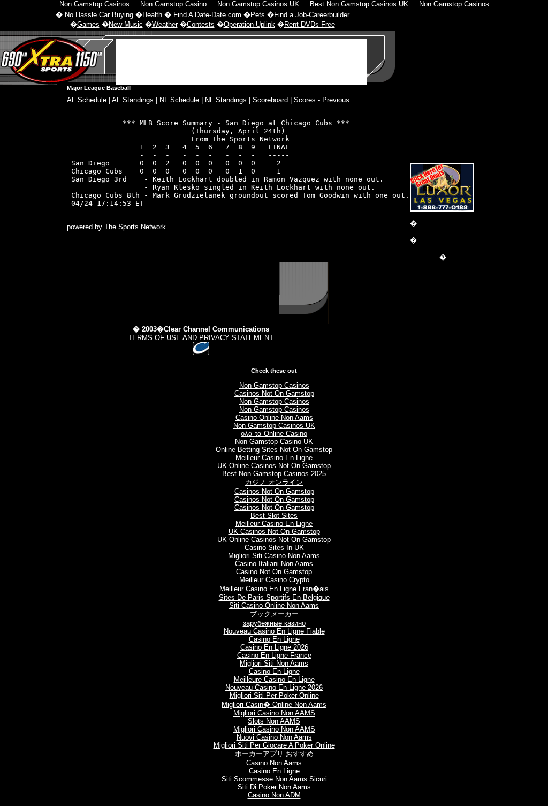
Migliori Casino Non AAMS (274, 713)
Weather (165, 24)
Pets (257, 15)
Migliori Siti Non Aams (274, 663)
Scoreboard (270, 100)
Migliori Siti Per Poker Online (274, 695)
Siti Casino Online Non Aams (274, 605)
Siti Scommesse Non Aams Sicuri (274, 779)
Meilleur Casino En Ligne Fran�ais (274, 589)
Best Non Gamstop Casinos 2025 (274, 474)
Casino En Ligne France (274, 655)
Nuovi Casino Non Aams (274, 737)
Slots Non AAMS (274, 721)
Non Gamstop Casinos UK (274, 425)
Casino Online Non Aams (274, 417)
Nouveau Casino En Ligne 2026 (274, 687)
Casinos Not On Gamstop (274, 393)
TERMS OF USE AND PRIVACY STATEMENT (200, 338)
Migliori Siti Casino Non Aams (274, 556)
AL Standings (133, 100)
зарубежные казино (274, 623)
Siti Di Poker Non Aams (274, 787)
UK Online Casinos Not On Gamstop (274, 466)
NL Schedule (179, 100)
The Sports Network (135, 227)
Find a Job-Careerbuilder (311, 15)
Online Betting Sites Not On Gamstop (274, 450)
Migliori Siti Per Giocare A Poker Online (274, 745)
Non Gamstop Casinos (274, 385)
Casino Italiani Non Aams (274, 564)
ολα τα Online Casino (274, 434)
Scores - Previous (321, 100)
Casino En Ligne (274, 639)
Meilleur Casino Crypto (274, 580)
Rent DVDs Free (309, 24)
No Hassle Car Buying (99, 15)
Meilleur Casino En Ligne (274, 458)
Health (152, 15)
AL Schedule (86, 100)
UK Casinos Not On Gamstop (274, 532)
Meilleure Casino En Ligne (274, 679)
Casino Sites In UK (274, 548)
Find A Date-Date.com (207, 15)
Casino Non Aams (274, 763)
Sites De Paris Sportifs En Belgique (274, 597)
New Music (126, 24)
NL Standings (226, 100)
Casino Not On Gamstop (274, 572)
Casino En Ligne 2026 (274, 647)
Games (88, 24)
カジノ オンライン (274, 482)
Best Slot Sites (274, 515)
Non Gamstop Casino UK (274, 442)
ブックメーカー (274, 614)
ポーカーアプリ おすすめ (274, 754)
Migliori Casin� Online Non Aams (274, 704)
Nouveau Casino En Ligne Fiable (274, 631)
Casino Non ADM (274, 795)
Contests (201, 24)
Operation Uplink (249, 24)
